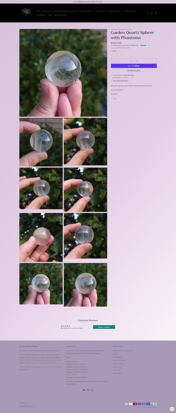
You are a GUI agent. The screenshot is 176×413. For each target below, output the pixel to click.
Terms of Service (118, 363)
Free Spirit (143, 407)
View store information (120, 80)
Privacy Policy (117, 373)
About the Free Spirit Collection (123, 351)
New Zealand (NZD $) (27, 406)
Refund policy (117, 367)
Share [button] (115, 99)
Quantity (113, 51)
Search (115, 354)
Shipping (113, 47)
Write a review (104, 327)
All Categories (117, 357)
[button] (65, 11)
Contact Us (116, 370)
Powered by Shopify (152, 407)
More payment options (133, 70)
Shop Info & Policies (119, 360)
